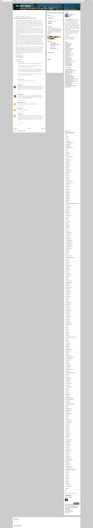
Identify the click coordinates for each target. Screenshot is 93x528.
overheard (67, 380)
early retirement (68, 232)
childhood (67, 192)
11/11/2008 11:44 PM (21, 111)
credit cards (68, 215)
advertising (68, 144)
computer (67, 207)
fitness (67, 260)
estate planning (68, 241)
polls (67, 391)
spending (67, 444)
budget (67, 178)
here (78, 28)
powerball (67, 394)
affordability (68, 145)
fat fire (67, 252)
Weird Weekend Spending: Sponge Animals (26, 18)
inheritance (68, 304)
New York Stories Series (70, 372)
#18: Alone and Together (69, 63)
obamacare (68, 377)
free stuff (67, 266)
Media (69, 16)
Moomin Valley (52, 47)
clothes (67, 194)
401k (67, 139)
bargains (67, 164)
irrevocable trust (68, 322)
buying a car (68, 183)
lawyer (67, 330)
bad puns (67, 161)
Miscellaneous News (68, 82)
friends (67, 268)
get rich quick (68, 274)
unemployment (68, 466)
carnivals (67, 186)
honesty (67, 294)
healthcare (68, 288)
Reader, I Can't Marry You (69, 83)
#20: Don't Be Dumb (68, 65)
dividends (67, 226)
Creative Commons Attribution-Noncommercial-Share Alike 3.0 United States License (71, 507)
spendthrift (68, 445)
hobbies (67, 290)
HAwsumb (20, 94)
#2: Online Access (68, 44)
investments (68, 316)
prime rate (67, 400)
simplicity (67, 436)
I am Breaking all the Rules (69, 77)
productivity (68, 402)
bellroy (67, 167)
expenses (67, 246)
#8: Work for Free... (68, 51)
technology (68, 456)
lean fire (67, 332)
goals (67, 279)
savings (67, 431)
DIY (66, 229)
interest (67, 307)
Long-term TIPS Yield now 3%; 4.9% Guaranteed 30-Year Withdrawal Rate (55, 45)
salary (67, 428)
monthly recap (68, 358)
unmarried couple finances (70, 469)
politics (67, 389)
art (66, 158)
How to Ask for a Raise (69, 71)
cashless (67, 189)
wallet (67, 475)
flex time (67, 262)
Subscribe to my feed (71, 14)
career (67, 184)
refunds (67, 411)
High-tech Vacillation (68, 75)
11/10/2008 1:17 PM (21, 92)
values (67, 470)
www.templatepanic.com (69, 511)
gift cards (67, 276)
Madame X (73, 505)
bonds (67, 173)
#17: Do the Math (68, 62)
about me (67, 141)
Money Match (68, 355)
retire (67, 417)
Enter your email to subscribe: (70, 492)
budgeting (67, 180)
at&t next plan (68, 159)
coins (67, 201)
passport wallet (68, 383)
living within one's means (70, 336)
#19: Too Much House (68, 64)
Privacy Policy (67, 512)
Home (29, 128)
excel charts (68, 243)
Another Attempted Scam (54, 48)
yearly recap (68, 484)
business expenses (69, 181)
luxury (67, 341)
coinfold (67, 200)
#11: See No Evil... (68, 55)
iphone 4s (67, 319)
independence (68, 302)
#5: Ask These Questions (69, 48)
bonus (67, 175)
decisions (67, 221)
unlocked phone (68, 467)
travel (67, 464)
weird (67, 478)
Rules (67, 427)
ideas (67, 299)
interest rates (68, 310)
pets (66, 388)
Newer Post (15, 128)
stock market (68, 450)
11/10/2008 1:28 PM (21, 100)
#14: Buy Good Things (68, 58)
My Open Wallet (23, 6)
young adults (68, 486)
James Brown (68, 324)
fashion (67, 251)
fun (66, 271)
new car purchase (69, 369)
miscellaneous (68, 349)
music (67, 363)
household (67, 296)
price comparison (69, 397)
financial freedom (69, 255)
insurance (67, 305)
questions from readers (70, 403)
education (67, 237)
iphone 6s (67, 321)
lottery (67, 338)
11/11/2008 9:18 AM (21, 106)
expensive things (69, 248)
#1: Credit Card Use (68, 43)
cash (67, 187)
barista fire (68, 166)
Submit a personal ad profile (57, 29)
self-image (67, 433)
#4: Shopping (67, 47)
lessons (67, 333)
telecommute (68, 458)
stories (67, 453)
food (66, 263)
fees (66, 254)
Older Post (43, 128)
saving (67, 430)
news (67, 374)
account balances (69, 142)
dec (66, 220)
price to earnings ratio (69, 399)
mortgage (67, 360)
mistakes (67, 350)
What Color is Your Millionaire (69, 76)
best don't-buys (68, 170)
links (67, 335)
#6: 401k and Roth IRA (68, 49)
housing (67, 297)
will (66, 480)
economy (67, 235)
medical (67, 346)
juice (67, 327)
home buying (68, 291)
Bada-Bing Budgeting (68, 84)
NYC (67, 375)
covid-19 (67, 213)
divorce (67, 227)
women (67, 481)
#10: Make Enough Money (69, 54)
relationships (68, 413)
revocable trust (68, 422)
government (68, 280)
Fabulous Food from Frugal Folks (70, 70)
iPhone (67, 318)
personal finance (68, 386)
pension (67, 385)
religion (67, 414)
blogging (67, 172)
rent (66, 416)
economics (68, 234)
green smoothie (68, 282)
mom (67, 352)
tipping (67, 461)
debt (66, 218)
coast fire (67, 197)
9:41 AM (20, 55)
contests (67, 210)
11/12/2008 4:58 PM (21, 122)
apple (67, 155)
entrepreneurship (69, 240)
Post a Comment (17, 124)
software (67, 442)
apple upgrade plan (69, 156)
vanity (67, 472)
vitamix (67, 473)
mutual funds (68, 364)
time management (69, 459)
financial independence (70, 257)
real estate (68, 408)
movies (67, 361)
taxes (67, 455)
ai (66, 150)
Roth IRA (67, 425)
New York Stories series (69, 69)
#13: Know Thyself (68, 57)
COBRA (67, 198)
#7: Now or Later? (68, 50)
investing (67, 313)
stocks (67, 452)
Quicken (67, 405)
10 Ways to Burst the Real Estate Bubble (71, 78)
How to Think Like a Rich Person (70, 85)
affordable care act (69, 147)
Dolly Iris (19, 108)
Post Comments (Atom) (22, 130)
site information (68, 439)
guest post (68, 283)
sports (67, 447)
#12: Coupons (67, 56)
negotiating (68, 366)
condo (67, 209)
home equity (68, 293)
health (67, 285)
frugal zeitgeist (20, 102)
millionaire (67, 347)
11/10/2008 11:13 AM (21, 77)
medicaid (67, 344)
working (67, 483)
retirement (67, 419)
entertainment (68, 238)
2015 (67, 136)
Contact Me (70, 15)
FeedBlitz (70, 497)
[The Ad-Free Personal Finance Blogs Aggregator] (51, 52)
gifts (66, 277)
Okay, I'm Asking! (68, 86)
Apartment (67, 153)
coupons (67, 212)
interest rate (68, 308)
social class (68, 441)
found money (68, 265)
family (67, 249)
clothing (67, 195)
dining (67, 223)
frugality (67, 269)
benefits (67, 169)
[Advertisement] (29, 13)
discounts (67, 224)
